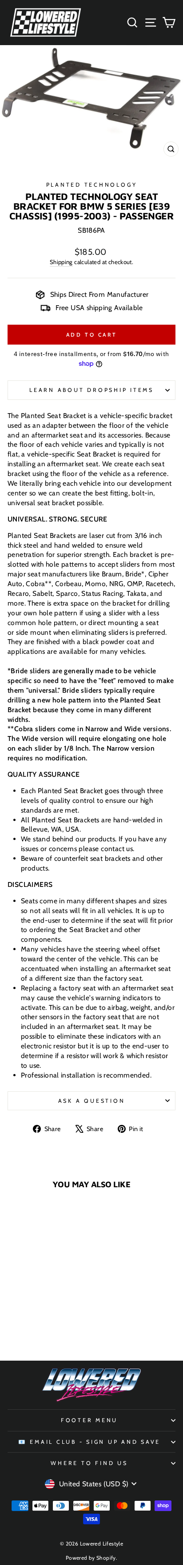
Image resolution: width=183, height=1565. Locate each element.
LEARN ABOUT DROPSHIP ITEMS (91, 390)
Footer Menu (89, 1420)
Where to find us (89, 1463)
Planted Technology (91, 184)
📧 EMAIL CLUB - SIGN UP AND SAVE (89, 1441)
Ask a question (91, 1100)
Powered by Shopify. (91, 1557)
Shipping (61, 261)
